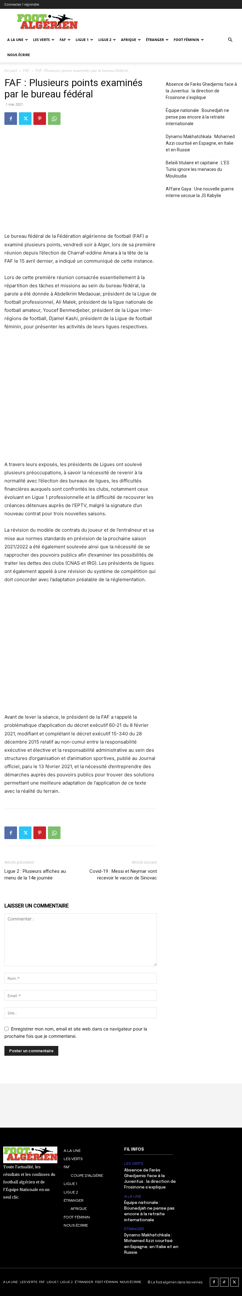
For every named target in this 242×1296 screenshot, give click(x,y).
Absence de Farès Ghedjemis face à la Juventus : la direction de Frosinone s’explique (201, 91)
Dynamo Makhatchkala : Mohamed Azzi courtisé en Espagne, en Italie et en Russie (200, 143)
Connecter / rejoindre (21, 4)
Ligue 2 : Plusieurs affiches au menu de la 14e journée (35, 874)
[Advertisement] (80, 400)
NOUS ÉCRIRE (18, 54)
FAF (63, 39)
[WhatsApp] (54, 118)
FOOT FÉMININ (186, 39)
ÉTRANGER (155, 39)
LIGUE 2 (104, 39)
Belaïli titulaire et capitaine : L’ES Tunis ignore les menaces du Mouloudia (197, 169)
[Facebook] (10, 118)
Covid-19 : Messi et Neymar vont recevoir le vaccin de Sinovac (123, 874)
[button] (230, 40)
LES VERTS (41, 39)
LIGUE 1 (82, 39)
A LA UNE (132, 1196)
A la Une (15, 39)
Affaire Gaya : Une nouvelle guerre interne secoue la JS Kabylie (200, 192)
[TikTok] (224, 1282)
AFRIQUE (128, 39)
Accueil (10, 70)
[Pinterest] (39, 118)
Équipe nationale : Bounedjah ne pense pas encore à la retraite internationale (197, 117)
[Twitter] (25, 118)
